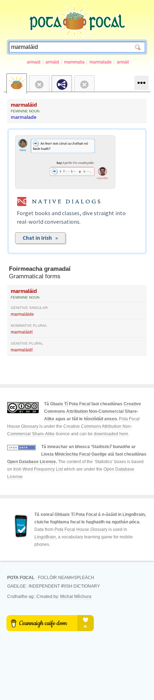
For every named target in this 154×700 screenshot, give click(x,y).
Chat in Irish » (40, 237)
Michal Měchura (75, 596)
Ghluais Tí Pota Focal (75, 514)
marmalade (101, 62)
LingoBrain (133, 514)
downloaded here (111, 433)
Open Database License (31, 461)
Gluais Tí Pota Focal (70, 403)
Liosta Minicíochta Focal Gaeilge (74, 454)
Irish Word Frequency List (38, 469)
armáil (123, 62)
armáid (52, 62)
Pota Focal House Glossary (80, 529)
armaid (33, 62)
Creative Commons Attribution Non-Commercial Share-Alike (92, 411)
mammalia (74, 62)
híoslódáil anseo (100, 418)
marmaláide (22, 314)
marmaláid (24, 105)
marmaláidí (22, 332)
